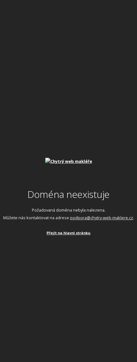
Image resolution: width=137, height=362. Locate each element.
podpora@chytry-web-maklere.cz (101, 218)
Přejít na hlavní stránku (68, 232)
